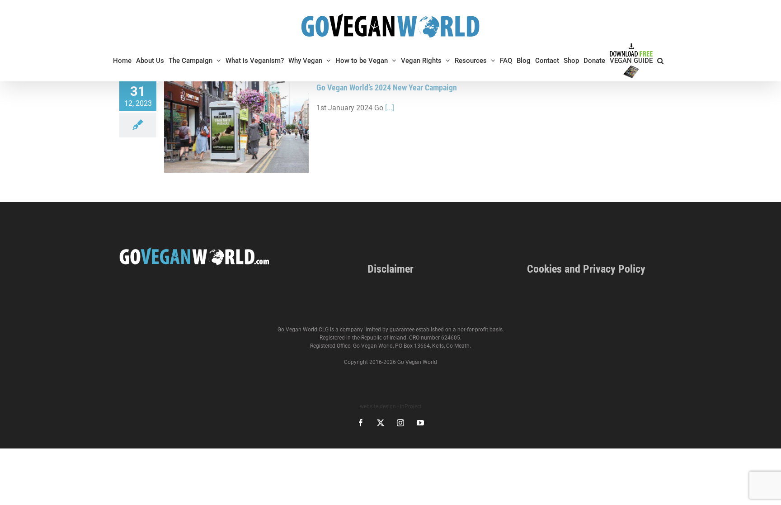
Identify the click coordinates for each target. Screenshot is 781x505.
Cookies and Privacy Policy (586, 269)
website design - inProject (391, 406)
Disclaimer (390, 269)
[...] (389, 108)
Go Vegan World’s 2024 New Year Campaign (386, 87)
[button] (660, 60)
